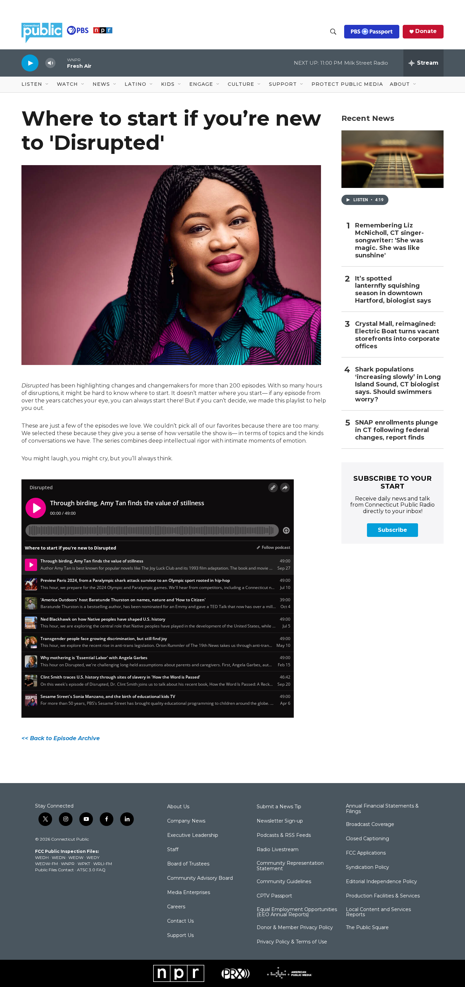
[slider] (61, 62)
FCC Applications (366, 853)
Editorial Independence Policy (381, 882)
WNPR (68, 863)
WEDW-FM (46, 863)
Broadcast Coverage (370, 824)
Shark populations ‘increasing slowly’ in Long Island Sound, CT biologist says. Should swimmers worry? (398, 384)
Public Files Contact (54, 869)
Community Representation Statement (290, 866)
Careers (176, 907)
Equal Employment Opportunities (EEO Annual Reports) (297, 912)
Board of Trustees (188, 864)
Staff (172, 850)
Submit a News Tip (279, 807)
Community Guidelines (284, 882)
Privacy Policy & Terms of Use (292, 942)
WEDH (42, 857)
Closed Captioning (367, 839)
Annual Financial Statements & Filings (382, 808)
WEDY (92, 857)
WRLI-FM (102, 863)
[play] (30, 62)
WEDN (58, 857)
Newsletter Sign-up (280, 821)
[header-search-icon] (333, 32)
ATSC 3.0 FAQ (91, 869)
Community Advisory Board (200, 878)
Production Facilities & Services (383, 896)
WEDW (75, 857)
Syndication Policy (367, 867)
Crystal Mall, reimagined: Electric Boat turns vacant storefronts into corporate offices (397, 335)
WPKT (84, 863)
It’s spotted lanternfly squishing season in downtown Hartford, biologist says (393, 290)
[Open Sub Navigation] (47, 84)
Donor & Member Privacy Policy (295, 927)
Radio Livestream (278, 850)
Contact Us (180, 921)
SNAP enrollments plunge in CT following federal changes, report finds (396, 430)
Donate (426, 31)
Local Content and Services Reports (378, 912)
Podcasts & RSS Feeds (284, 835)
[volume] (50, 63)
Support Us (180, 935)
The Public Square (367, 927)
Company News (186, 821)
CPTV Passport (274, 896)
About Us (178, 807)
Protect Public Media (347, 84)
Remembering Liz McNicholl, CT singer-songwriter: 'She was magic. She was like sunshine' (389, 240)
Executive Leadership (192, 835)
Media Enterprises (188, 892)
